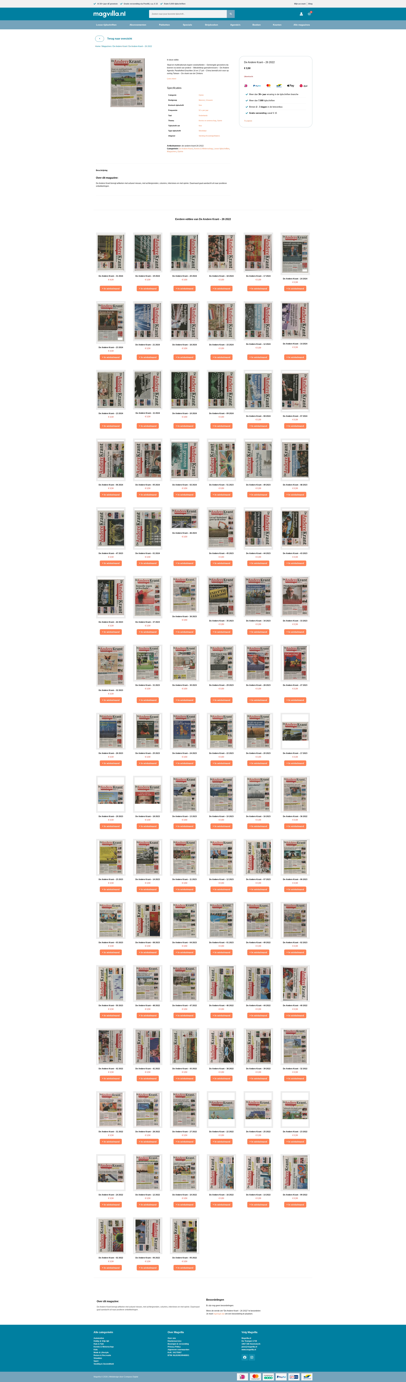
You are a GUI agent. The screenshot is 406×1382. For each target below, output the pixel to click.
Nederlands (203, 115)
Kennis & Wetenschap (203, 149)
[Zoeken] (231, 14)
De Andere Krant (120, 46)
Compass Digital (131, 1377)
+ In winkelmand (111, 288)
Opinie (201, 95)
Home (97, 46)
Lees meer (171, 79)
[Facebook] (245, 1357)
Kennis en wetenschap (207, 121)
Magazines (106, 46)
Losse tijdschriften (221, 149)
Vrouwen (209, 100)
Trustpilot (248, 121)
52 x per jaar (203, 110)
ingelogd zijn (219, 1314)
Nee (200, 105)
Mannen (202, 100)
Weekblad (202, 131)
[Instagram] (252, 1357)
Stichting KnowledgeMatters (209, 136)
